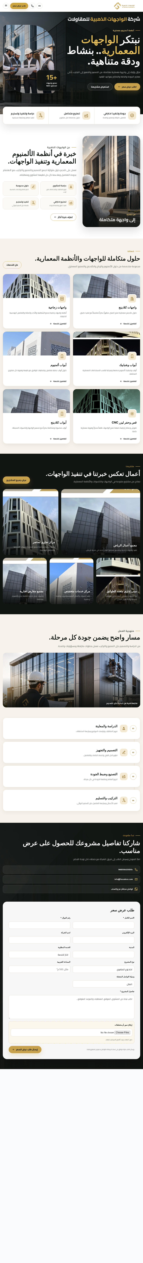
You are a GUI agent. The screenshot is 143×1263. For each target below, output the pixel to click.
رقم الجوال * (65, 918)
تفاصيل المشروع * (127, 991)
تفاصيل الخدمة (130, 323)
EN (39, 5)
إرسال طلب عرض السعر (27, 1049)
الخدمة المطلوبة (64, 947)
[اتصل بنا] (32, 6)
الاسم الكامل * (128, 918)
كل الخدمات (12, 265)
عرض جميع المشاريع (16, 480)
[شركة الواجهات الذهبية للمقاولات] (124, 6)
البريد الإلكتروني (128, 932)
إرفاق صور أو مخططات (123, 1025)
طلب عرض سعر (19, 5)
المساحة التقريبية (63, 962)
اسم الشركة (65, 932)
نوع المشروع (129, 962)
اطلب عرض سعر (129, 87)
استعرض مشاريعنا (100, 87)
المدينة (131, 947)
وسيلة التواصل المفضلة (125, 976)
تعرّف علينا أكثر (65, 217)
